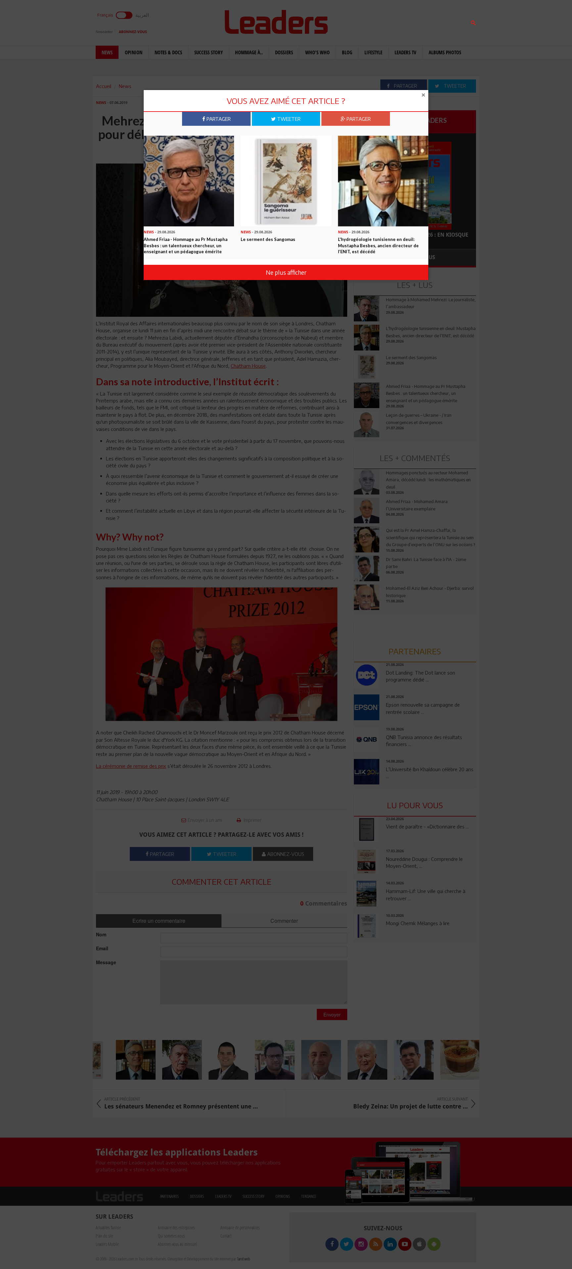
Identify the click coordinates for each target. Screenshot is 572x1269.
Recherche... (369, 21)
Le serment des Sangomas (268, 239)
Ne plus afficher (286, 272)
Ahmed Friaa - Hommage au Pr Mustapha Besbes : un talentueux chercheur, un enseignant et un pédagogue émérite (185, 245)
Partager (218, 119)
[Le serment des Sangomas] (286, 180)
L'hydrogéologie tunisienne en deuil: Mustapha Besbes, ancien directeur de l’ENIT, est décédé (378, 245)
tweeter (288, 119)
